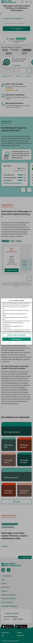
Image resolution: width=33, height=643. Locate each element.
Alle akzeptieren (16, 339)
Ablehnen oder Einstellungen (16, 335)
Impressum (10, 342)
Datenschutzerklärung (20, 342)
